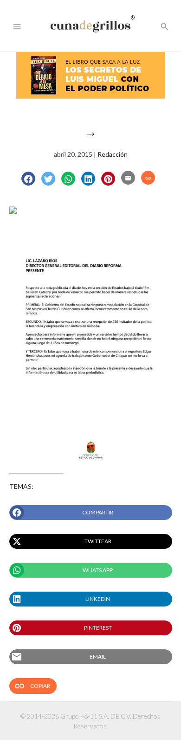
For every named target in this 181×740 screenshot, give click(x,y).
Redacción (112, 154)
